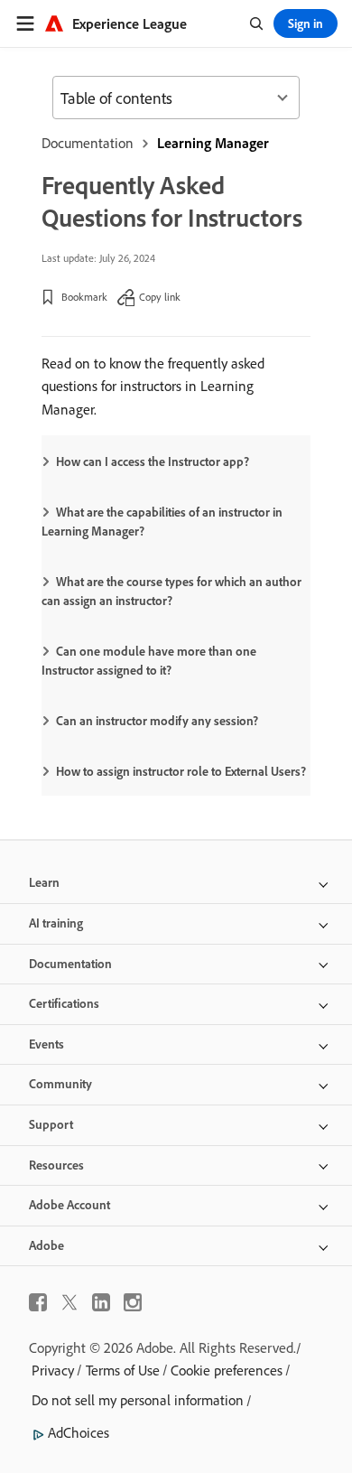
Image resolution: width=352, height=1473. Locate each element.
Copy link (160, 296)
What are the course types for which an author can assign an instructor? (171, 591)
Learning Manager (213, 143)
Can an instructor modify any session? (157, 721)
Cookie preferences (227, 1370)
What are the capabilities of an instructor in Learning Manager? (162, 521)
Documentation (88, 143)
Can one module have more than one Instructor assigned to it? (149, 660)
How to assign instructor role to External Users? (181, 771)
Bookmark (84, 296)
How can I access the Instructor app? (152, 461)
